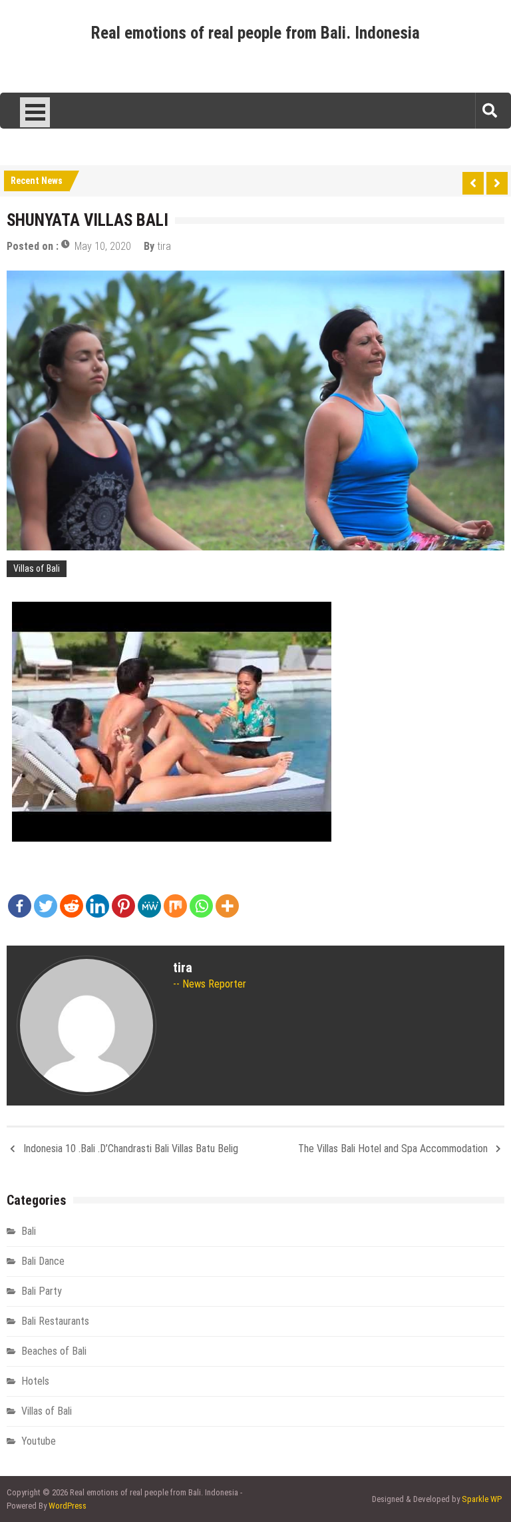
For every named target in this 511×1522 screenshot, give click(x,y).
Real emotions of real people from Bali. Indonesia (255, 33)
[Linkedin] (97, 906)
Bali (28, 1231)
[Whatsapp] (201, 906)
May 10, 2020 (103, 246)
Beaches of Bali (53, 1351)
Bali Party (41, 1291)
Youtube (38, 1441)
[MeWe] (149, 906)
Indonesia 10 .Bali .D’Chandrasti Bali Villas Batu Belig (130, 1148)
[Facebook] (19, 906)
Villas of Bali (36, 568)
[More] (227, 906)
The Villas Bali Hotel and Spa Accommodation (393, 1148)
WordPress (67, 1506)
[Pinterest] (123, 906)
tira (164, 246)
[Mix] (175, 906)
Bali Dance (43, 1261)
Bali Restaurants (55, 1321)
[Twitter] (45, 906)
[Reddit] (71, 906)
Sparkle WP (482, 1499)
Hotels (35, 1381)
